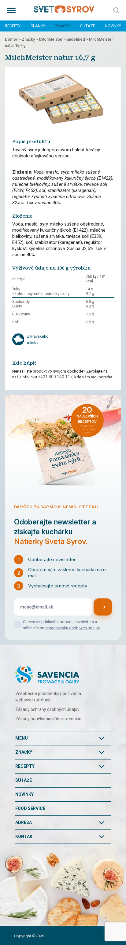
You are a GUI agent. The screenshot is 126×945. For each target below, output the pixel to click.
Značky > (30, 39)
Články (38, 26)
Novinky (113, 26)
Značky (62, 26)
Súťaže (87, 26)
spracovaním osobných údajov (72, 628)
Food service (30, 808)
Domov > (13, 39)
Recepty (12, 26)
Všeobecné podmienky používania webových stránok (48, 696)
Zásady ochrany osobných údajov (47, 709)
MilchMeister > (53, 39)
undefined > (78, 39)
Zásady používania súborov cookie (48, 718)
